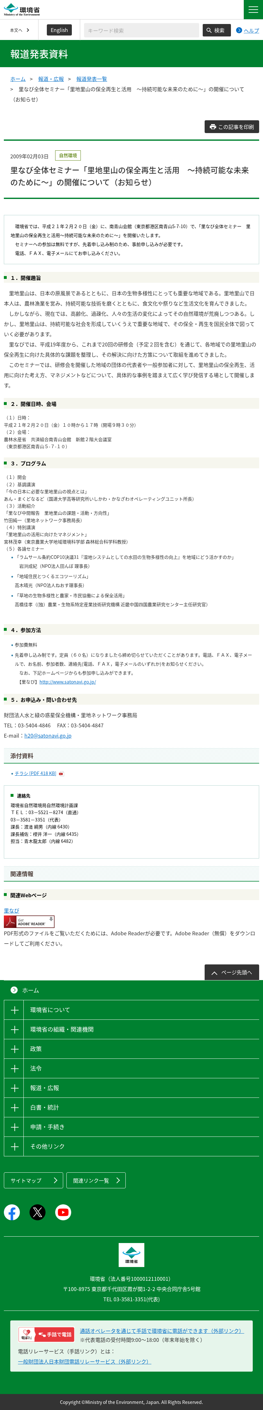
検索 (219, 30)
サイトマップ (26, 1180)
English (59, 30)
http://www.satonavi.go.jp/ (67, 681)
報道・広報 (51, 79)
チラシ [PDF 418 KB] (35, 773)
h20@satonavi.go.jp (48, 735)
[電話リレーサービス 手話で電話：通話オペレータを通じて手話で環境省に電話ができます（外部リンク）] (46, 1335)
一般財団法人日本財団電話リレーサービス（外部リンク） (84, 1361)
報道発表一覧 (91, 79)
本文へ (16, 30)
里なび (11, 910)
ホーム (18, 79)
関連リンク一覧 (91, 1180)
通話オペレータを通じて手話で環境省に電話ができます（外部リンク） (162, 1331)
